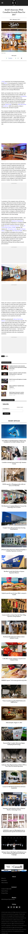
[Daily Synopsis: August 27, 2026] (14, 713)
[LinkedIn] (8, 907)
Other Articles (4, 882)
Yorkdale (14, 227)
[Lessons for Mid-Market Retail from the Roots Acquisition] (14, 777)
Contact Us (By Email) (6, 888)
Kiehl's (6, 356)
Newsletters (4, 880)
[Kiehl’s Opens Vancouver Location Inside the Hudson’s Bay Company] (3, 394)
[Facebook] (11, 907)
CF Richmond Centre (14, 225)
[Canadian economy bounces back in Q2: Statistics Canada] (14, 453)
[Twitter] (19, 907)
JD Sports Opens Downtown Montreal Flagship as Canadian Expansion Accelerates (14, 550)
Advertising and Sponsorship (8, 899)
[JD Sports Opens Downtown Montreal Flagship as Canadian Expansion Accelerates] (14, 540)
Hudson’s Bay (8, 104)
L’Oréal (2, 81)
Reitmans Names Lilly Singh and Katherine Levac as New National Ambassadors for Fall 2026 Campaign (14, 853)
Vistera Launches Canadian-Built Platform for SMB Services (14, 701)
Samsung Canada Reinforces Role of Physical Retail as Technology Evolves (14, 809)
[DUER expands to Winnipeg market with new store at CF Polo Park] (14, 475)
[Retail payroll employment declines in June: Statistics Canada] (14, 627)
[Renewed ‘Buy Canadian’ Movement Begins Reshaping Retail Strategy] (14, 734)
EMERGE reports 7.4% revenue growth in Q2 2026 (14, 680)
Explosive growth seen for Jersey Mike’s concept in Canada (14, 593)
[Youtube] (17, 907)
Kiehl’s (5, 83)
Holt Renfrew (24, 96)
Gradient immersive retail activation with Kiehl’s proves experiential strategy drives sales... (18, 367)
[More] (21, 58)
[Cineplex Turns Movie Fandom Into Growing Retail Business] (14, 519)
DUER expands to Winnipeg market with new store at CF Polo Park (14, 484)
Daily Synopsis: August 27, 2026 (14, 722)
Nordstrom (5, 106)
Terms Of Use (4, 891)
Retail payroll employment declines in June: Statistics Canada (14, 637)
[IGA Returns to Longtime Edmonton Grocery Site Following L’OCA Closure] (14, 497)
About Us (3, 878)
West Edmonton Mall (17, 230)
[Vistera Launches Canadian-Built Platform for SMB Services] (14, 692)
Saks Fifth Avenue (22, 104)
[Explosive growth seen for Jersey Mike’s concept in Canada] (14, 584)
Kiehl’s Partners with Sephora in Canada (17, 379)
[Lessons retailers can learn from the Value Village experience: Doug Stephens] (14, 606)
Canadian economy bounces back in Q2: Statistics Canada (14, 463)
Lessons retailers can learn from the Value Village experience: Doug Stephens (14, 615)
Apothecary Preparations (17, 221)
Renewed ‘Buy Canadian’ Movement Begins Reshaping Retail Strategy (14, 743)
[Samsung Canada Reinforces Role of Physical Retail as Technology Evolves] (14, 799)
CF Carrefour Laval (12, 229)
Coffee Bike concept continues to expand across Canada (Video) (14, 659)
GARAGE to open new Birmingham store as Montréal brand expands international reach (14, 830)
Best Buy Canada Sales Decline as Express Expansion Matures (14, 572)
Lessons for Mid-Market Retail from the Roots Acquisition (14, 787)
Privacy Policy (4, 893)
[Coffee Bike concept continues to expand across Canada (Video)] (14, 649)
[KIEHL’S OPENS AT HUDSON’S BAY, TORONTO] (4, 387)
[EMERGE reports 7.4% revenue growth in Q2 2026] (14, 671)
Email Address (6, 408)
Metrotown (7, 225)
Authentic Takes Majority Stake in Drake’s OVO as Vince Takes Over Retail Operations (14, 765)
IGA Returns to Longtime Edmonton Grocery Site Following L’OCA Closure (14, 506)
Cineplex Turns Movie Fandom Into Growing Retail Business (14, 528)
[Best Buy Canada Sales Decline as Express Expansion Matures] (14, 562)
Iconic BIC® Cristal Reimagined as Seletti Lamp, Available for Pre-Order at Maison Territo (14, 441)
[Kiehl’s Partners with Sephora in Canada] (4, 381)
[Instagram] (14, 907)
